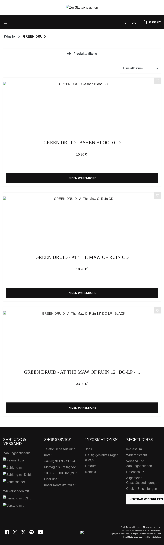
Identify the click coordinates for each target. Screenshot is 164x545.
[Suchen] (126, 22)
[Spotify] (31, 532)
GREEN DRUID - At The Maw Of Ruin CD (82, 257)
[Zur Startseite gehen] (82, 7)
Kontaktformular (64, 485)
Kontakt (90, 472)
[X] (23, 532)
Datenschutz (135, 472)
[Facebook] (7, 532)
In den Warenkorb (82, 178)
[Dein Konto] (134, 22)
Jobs (88, 449)
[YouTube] (40, 532)
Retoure (91, 466)
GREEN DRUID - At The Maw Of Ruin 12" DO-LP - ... (82, 372)
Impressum (134, 449)
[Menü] (23, 22)
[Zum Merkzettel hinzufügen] (158, 81)
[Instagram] (15, 532)
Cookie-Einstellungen (141, 488)
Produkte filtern (85, 53)
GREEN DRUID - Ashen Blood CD (82, 142)
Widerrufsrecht (136, 455)
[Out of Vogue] (82, 532)
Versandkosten (128, 530)
